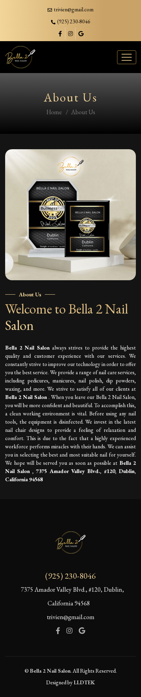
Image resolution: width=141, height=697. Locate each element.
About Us (83, 112)
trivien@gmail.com (73, 9)
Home (54, 112)
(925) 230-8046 (70, 575)
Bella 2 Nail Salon (50, 670)
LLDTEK (84, 682)
